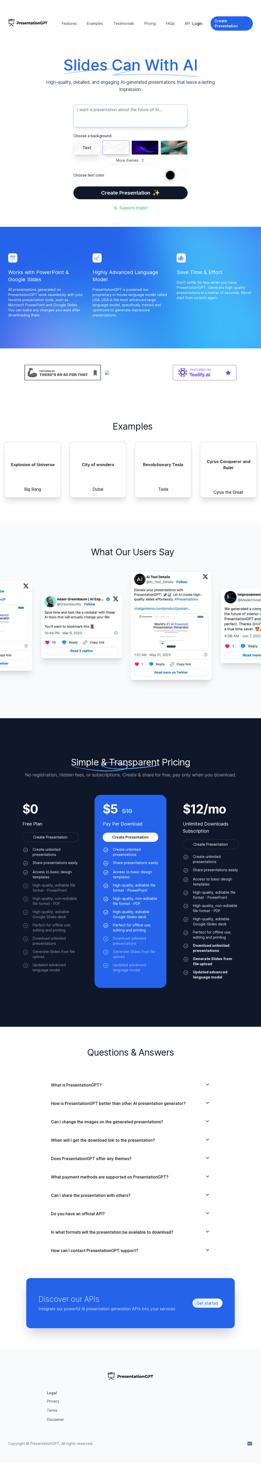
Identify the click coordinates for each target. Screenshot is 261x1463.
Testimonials (123, 23)
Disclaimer (55, 1419)
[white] (182, 175)
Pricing (150, 23)
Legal (52, 1393)
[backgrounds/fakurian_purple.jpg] (145, 147)
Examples (95, 23)
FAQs (170, 23)
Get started (207, 1303)
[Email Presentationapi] (250, 1444)
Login (197, 23)
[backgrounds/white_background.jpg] (115, 147)
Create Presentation (130, 192)
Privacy (53, 1401)
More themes (127, 160)
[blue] (170, 175)
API (187, 23)
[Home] (28, 23)
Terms (52, 1410)
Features (69, 23)
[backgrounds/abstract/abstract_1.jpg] (174, 147)
